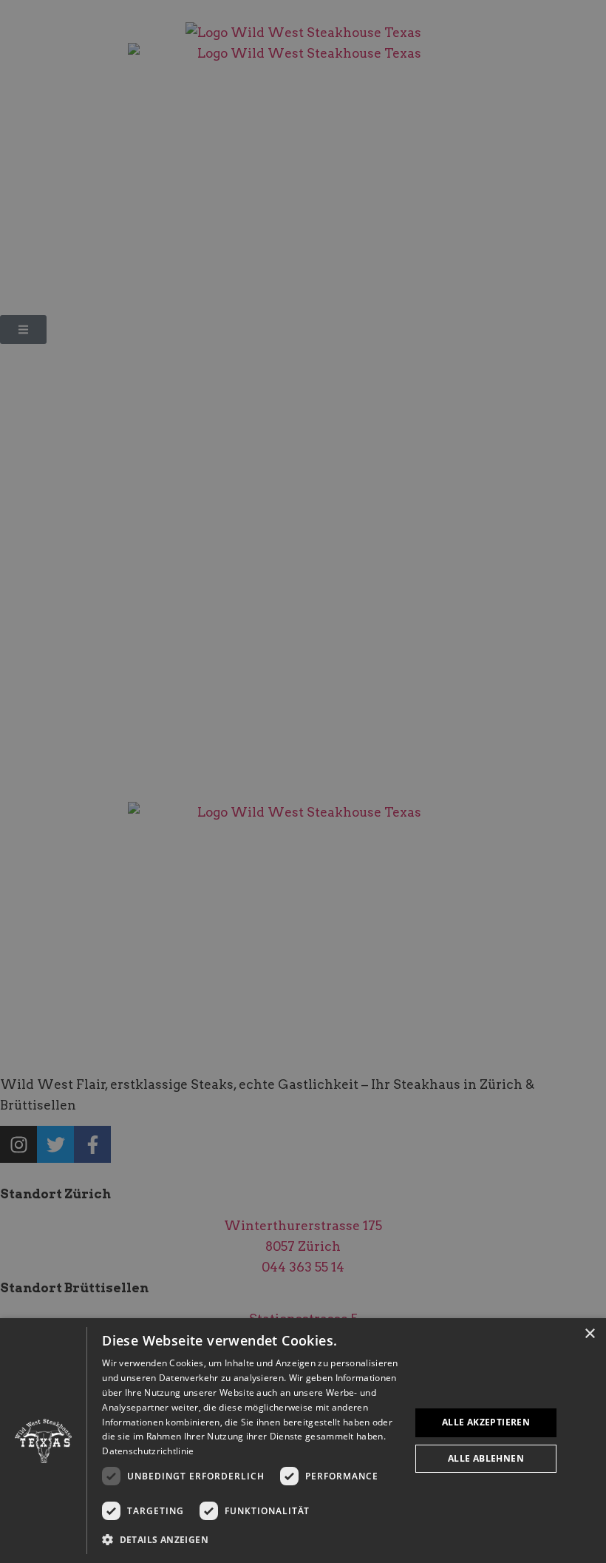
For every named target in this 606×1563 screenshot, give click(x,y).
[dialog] (303, 1440)
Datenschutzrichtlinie (148, 1451)
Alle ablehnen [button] (486, 1458)
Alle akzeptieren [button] (486, 1422)
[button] (251, 1540)
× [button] (589, 1334)
